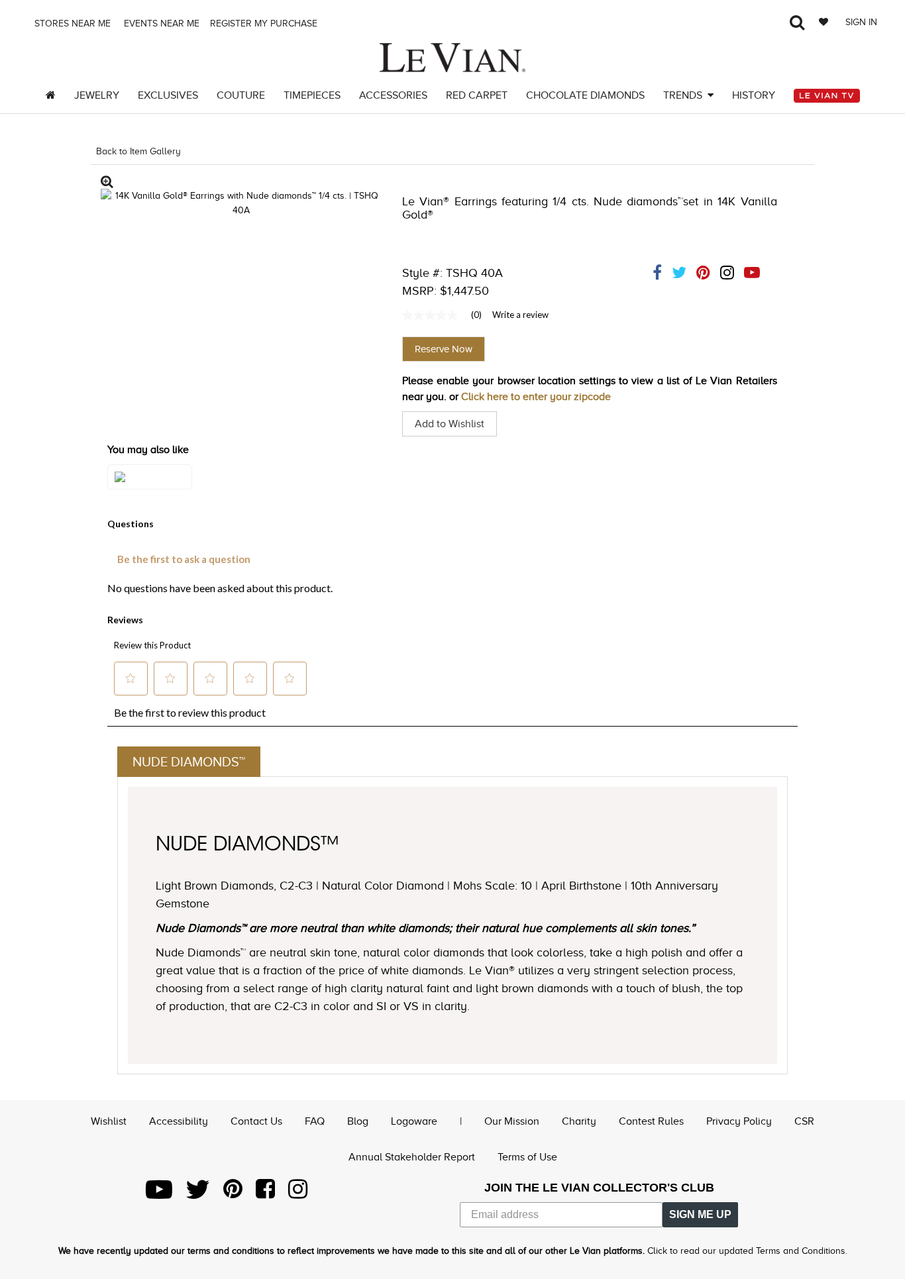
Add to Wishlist (449, 424)
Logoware (414, 1121)
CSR (804, 1121)
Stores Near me (71, 23)
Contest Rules (651, 1121)
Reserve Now (443, 349)
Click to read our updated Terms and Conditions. (747, 1251)
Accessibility (178, 1121)
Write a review (520, 314)
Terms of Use (527, 1157)
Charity (579, 1121)
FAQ (315, 1121)
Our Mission (511, 1121)
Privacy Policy (739, 1121)
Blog (357, 1121)
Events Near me (160, 23)
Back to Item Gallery (138, 151)
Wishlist (109, 1121)
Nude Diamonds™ (189, 761)
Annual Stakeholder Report (411, 1157)
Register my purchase (265, 23)
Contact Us (256, 1121)
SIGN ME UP (700, 1214)
